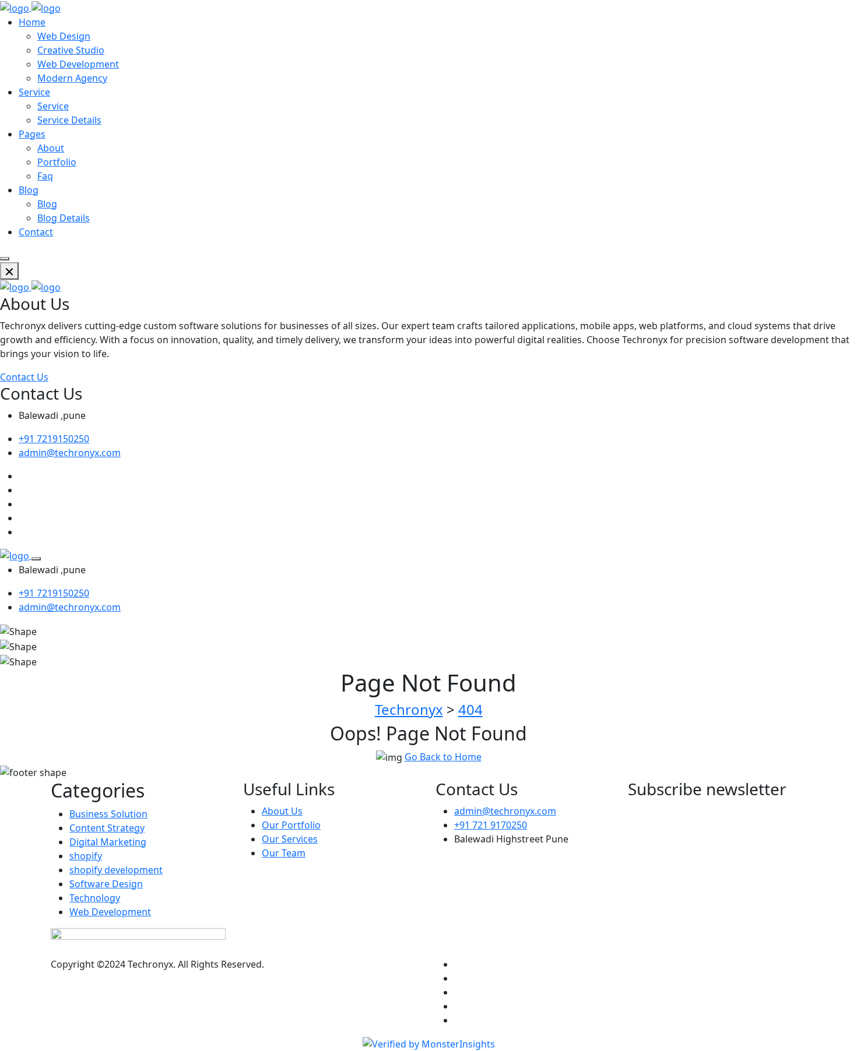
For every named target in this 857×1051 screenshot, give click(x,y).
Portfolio (56, 162)
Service (34, 92)
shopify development (116, 869)
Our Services (290, 839)
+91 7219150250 (54, 438)
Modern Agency (72, 78)
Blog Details (63, 217)
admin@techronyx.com (70, 452)
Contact (36, 231)
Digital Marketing (107, 841)
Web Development (78, 64)
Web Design (63, 36)
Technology (94, 897)
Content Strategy (107, 827)
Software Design (106, 883)
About (50, 148)
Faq (45, 176)
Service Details (69, 120)
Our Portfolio (291, 825)
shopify (85, 855)
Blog (28, 190)
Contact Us (24, 377)
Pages (32, 134)
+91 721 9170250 (490, 825)
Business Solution (108, 813)
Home (32, 22)
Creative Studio (70, 50)
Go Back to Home (443, 756)
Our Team (283, 853)
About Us (282, 811)
